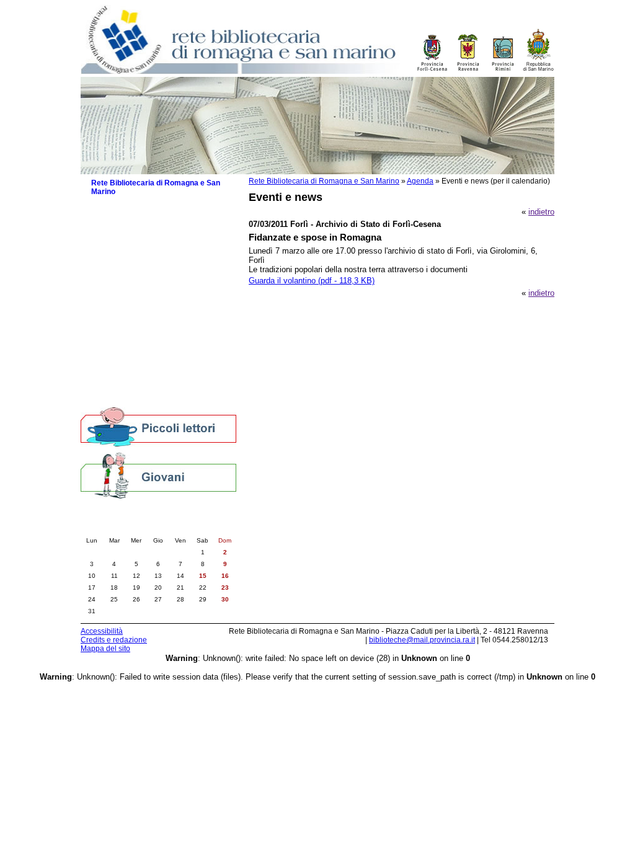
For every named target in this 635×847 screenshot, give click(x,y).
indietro (541, 211)
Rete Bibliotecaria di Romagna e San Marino (324, 181)
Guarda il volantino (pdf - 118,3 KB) (312, 280)
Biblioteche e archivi (127, 218)
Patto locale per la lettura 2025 (152, 265)
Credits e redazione (114, 640)
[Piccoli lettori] (158, 427)
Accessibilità (102, 631)
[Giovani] (158, 474)
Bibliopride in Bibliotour (138, 336)
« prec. (124, 527)
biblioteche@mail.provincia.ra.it (422, 640)
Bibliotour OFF (123, 348)
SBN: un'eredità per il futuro (146, 386)
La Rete (105, 206)
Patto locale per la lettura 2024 (152, 277)
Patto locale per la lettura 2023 (152, 290)
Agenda (420, 181)
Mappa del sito (105, 648)
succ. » (193, 527)
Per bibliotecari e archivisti (138, 398)
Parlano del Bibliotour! (136, 361)
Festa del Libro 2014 (134, 324)
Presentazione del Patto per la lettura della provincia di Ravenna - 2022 (164, 307)
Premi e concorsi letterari (142, 373)
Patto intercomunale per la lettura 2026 (156, 248)
